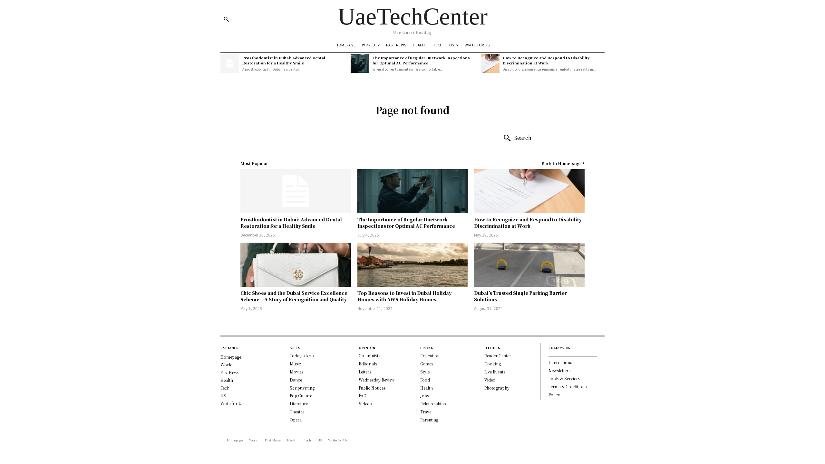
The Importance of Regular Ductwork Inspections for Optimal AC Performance (421, 60)
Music (295, 363)
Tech (224, 388)
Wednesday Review (376, 379)
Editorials (368, 363)
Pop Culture (301, 395)
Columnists (369, 355)
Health (226, 380)
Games (426, 363)
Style (425, 371)
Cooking (492, 363)
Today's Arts (302, 355)
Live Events (494, 371)
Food (425, 379)
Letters (365, 371)
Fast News (229, 372)
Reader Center (497, 355)
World (226, 364)
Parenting (429, 419)
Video (489, 379)
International (561, 362)
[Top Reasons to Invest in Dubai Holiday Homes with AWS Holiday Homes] (412, 265)
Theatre (297, 411)
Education (430, 355)
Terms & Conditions (567, 386)
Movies (296, 371)
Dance (296, 379)
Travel (426, 411)
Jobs (424, 395)
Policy (554, 394)
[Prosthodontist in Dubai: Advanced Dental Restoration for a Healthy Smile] (229, 63)
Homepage (230, 357)
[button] (226, 19)
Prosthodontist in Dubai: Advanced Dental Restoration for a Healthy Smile (283, 60)
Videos (365, 403)
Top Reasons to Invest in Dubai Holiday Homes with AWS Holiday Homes (404, 296)
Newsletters (559, 370)
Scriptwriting (302, 388)
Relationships (433, 403)
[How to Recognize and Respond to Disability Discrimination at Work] (490, 63)
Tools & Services (564, 378)
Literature (299, 403)
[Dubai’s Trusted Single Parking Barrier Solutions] (529, 265)
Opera (296, 419)
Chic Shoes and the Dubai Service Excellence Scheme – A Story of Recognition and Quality (293, 296)
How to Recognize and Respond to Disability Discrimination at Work (546, 60)
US (223, 395)
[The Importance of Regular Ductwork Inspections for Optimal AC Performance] (360, 63)
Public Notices (372, 388)
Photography (497, 388)
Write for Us (231, 403)
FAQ (362, 395)
